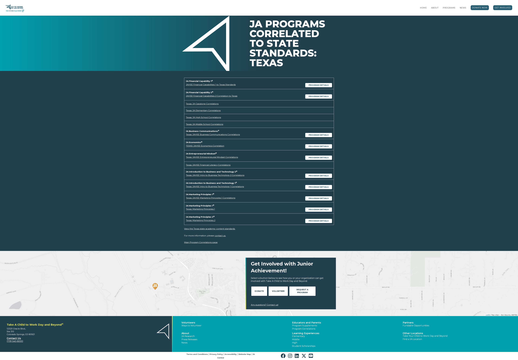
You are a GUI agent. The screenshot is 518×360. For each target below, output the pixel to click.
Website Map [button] (244, 354)
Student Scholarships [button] (303, 346)
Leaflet (488, 315)
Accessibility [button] (231, 354)
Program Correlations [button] (303, 329)
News (463, 8)
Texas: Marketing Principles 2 (200, 220)
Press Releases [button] (189, 339)
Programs (449, 8)
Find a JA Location (412, 339)
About (435, 8)
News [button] (184, 342)
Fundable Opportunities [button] (416, 325)
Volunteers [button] (188, 322)
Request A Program (302, 291)
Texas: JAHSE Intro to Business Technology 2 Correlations (215, 175)
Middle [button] (295, 339)
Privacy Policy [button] (216, 354)
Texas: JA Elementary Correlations (203, 110)
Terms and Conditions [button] (197, 354)
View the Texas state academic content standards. (209, 228)
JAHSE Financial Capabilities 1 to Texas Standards (211, 84)
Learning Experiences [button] (305, 333)
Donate (259, 291)
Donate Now (480, 7)
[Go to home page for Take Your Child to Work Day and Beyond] (14, 8)
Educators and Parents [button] (306, 322)
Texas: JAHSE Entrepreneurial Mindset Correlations (212, 157)
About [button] (185, 333)
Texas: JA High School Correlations (203, 117)
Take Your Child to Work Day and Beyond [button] (425, 336)
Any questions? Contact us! (264, 305)
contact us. (220, 235)
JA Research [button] (188, 336)
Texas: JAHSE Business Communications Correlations (213, 134)
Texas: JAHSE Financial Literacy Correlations (208, 165)
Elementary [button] (298, 336)
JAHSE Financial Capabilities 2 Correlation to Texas (211, 96)
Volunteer (278, 291)
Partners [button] (408, 322)
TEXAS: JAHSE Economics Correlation (205, 146)
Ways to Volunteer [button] (191, 325)
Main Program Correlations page (201, 242)
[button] (284, 356)
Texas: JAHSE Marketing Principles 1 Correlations (210, 198)
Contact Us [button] (14, 338)
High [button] (294, 342)
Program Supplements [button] (304, 325)
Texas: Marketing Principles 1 (200, 209)
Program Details (319, 85)
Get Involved (503, 7)
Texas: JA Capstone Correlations (202, 103)
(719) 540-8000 (15, 341)
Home (423, 8)
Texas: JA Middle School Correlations (204, 124)
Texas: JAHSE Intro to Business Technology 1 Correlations (215, 186)
